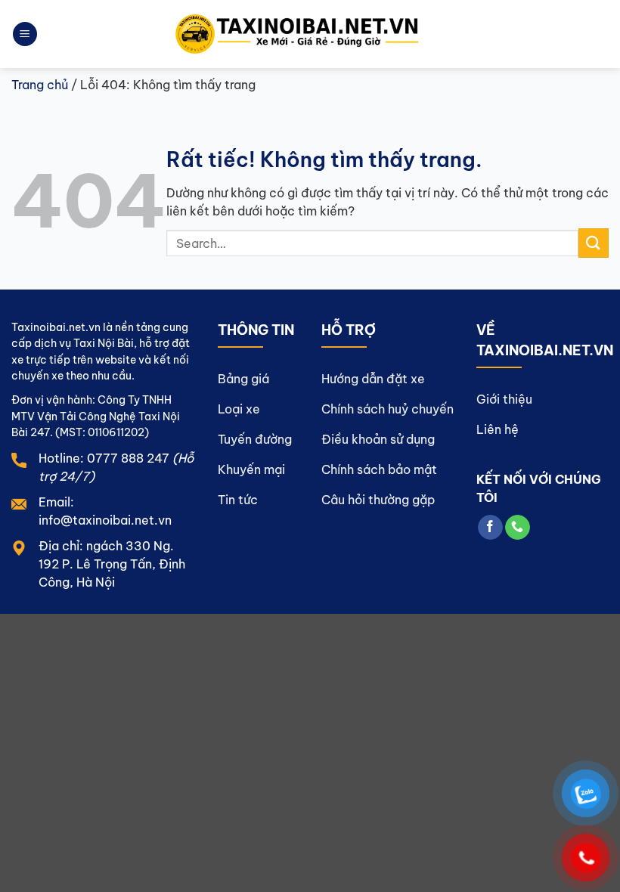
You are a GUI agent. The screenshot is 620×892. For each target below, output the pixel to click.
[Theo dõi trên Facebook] (490, 527)
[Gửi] (593, 243)
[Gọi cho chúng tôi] (517, 527)
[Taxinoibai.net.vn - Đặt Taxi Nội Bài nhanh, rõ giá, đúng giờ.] (310, 34)
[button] (25, 34)
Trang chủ (39, 84)
